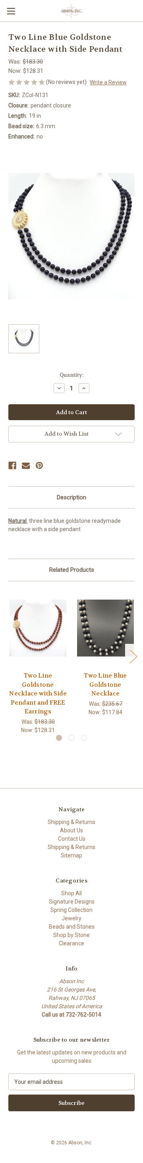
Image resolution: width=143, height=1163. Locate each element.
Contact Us (71, 839)
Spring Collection (71, 910)
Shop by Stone (71, 935)
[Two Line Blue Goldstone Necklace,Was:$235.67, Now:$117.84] (105, 628)
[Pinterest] (39, 465)
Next (133, 656)
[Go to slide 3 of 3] (84, 738)
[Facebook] (12, 465)
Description (71, 497)
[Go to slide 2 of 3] (71, 738)
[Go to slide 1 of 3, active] (59, 738)
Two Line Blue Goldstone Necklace (105, 684)
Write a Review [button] (108, 82)
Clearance (71, 943)
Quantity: (71, 375)
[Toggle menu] (11, 11)
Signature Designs (72, 901)
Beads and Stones (72, 926)
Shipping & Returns (71, 822)
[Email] (26, 465)
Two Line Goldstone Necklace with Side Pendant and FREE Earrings (38, 693)
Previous (10, 656)
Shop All (71, 893)
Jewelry (71, 918)
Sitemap (71, 855)
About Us (71, 830)
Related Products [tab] (71, 569)
